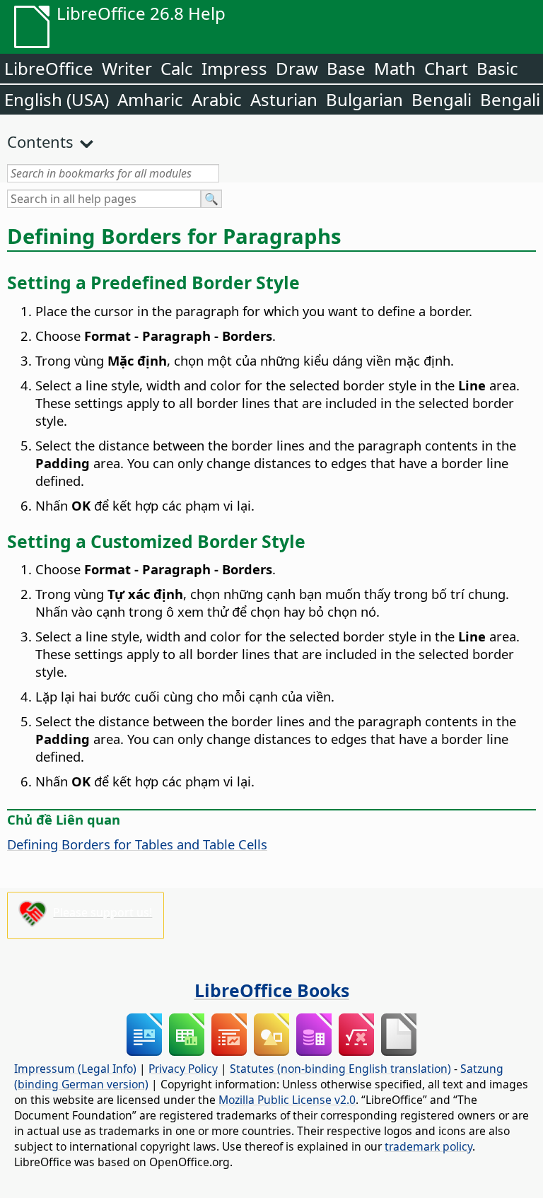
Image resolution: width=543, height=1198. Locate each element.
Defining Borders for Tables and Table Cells (137, 844)
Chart (446, 68)
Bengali (441, 99)
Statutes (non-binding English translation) (340, 1068)
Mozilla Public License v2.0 (287, 1099)
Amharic (150, 99)
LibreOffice (48, 68)
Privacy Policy (183, 1068)
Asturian (283, 99)
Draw (297, 68)
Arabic (217, 99)
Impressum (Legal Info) (75, 1068)
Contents (40, 141)
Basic (497, 68)
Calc (176, 68)
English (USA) (56, 99)
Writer (127, 68)
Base (346, 68)
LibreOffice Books (271, 990)
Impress (234, 68)
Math (395, 68)
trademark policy (428, 1146)
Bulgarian (364, 99)
